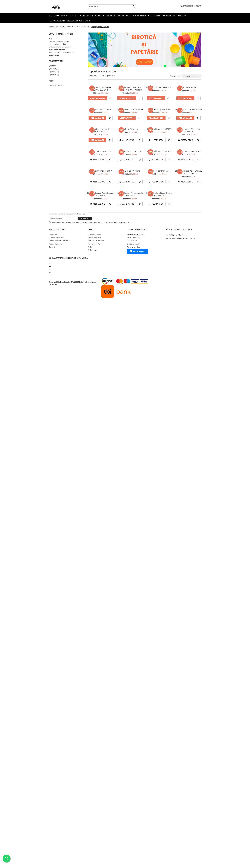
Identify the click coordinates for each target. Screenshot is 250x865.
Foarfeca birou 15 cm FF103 (188, 151)
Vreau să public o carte (78, 21)
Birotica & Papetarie (136, 15)
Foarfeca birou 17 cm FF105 (159, 151)
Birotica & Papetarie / (65, 26)
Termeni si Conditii (56, 238)
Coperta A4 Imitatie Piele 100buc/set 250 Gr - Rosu (101, 88)
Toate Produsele (57, 15)
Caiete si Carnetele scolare (59, 41)
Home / (52, 26)
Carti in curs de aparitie (92, 15)
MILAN (54, 75)
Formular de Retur (95, 244)
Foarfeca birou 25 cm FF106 (159, 129)
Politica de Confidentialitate (118, 222)
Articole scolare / (82, 26)
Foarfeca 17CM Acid (130, 129)
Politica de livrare (55, 244)
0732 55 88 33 (176, 234)
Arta (50, 38)
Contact (52, 247)
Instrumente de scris (57, 50)
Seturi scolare (54, 55)
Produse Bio (169, 15)
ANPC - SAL (92, 250)
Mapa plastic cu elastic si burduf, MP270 (101, 130)
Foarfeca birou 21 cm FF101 (101, 151)
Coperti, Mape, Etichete (58, 44)
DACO (53, 68)
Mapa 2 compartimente (130, 171)
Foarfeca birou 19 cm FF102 (130, 151)
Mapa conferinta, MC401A (100, 171)
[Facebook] (50, 263)
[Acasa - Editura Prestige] (62, 6)
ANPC (90, 247)
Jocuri (121, 15)
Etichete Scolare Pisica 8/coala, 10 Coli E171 (130, 194)
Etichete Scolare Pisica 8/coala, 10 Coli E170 (159, 194)
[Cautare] (133, 6)
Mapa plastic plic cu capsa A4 (130, 109)
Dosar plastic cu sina (188, 87)
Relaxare (181, 15)
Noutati (74, 15)
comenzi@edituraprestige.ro (182, 238)
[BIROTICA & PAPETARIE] (144, 50)
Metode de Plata (94, 234)
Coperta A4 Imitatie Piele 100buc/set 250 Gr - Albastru (129, 88)
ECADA (53, 72)
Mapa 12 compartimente (159, 109)
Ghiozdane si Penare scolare (59, 47)
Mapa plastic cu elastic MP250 (188, 109)
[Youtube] (50, 266)
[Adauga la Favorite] (110, 98)
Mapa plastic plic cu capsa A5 (101, 109)
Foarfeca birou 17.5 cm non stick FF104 (188, 130)
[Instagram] (50, 272)
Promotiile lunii (57, 21)
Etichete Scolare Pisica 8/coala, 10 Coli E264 (188, 172)
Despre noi (53, 234)
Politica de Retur (94, 238)
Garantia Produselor (96, 241)
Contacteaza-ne (139, 251)
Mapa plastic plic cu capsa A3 (159, 87)
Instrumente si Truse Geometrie (61, 52)
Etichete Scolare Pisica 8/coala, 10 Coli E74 (100, 194)
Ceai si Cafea (154, 15)
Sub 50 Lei (55, 85)
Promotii (111, 15)
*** (52, 66)
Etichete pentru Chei (159, 171)
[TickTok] (50, 269)
